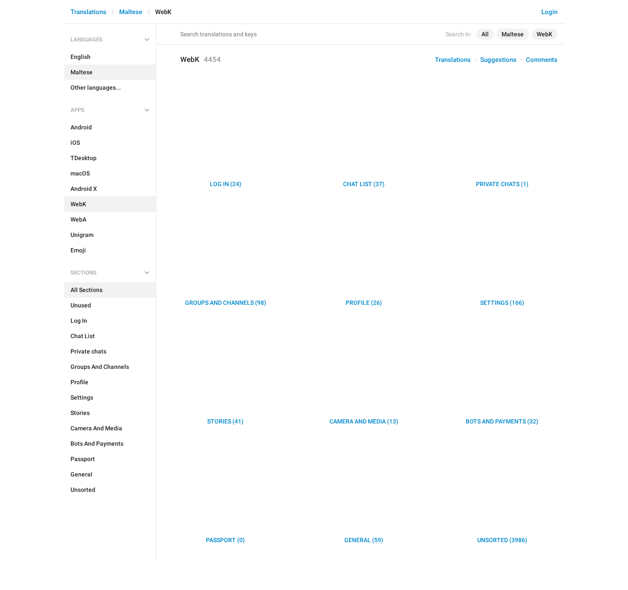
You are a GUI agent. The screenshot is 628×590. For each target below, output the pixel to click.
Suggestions (498, 60)
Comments (542, 60)
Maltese (130, 12)
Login (549, 12)
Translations (88, 12)
